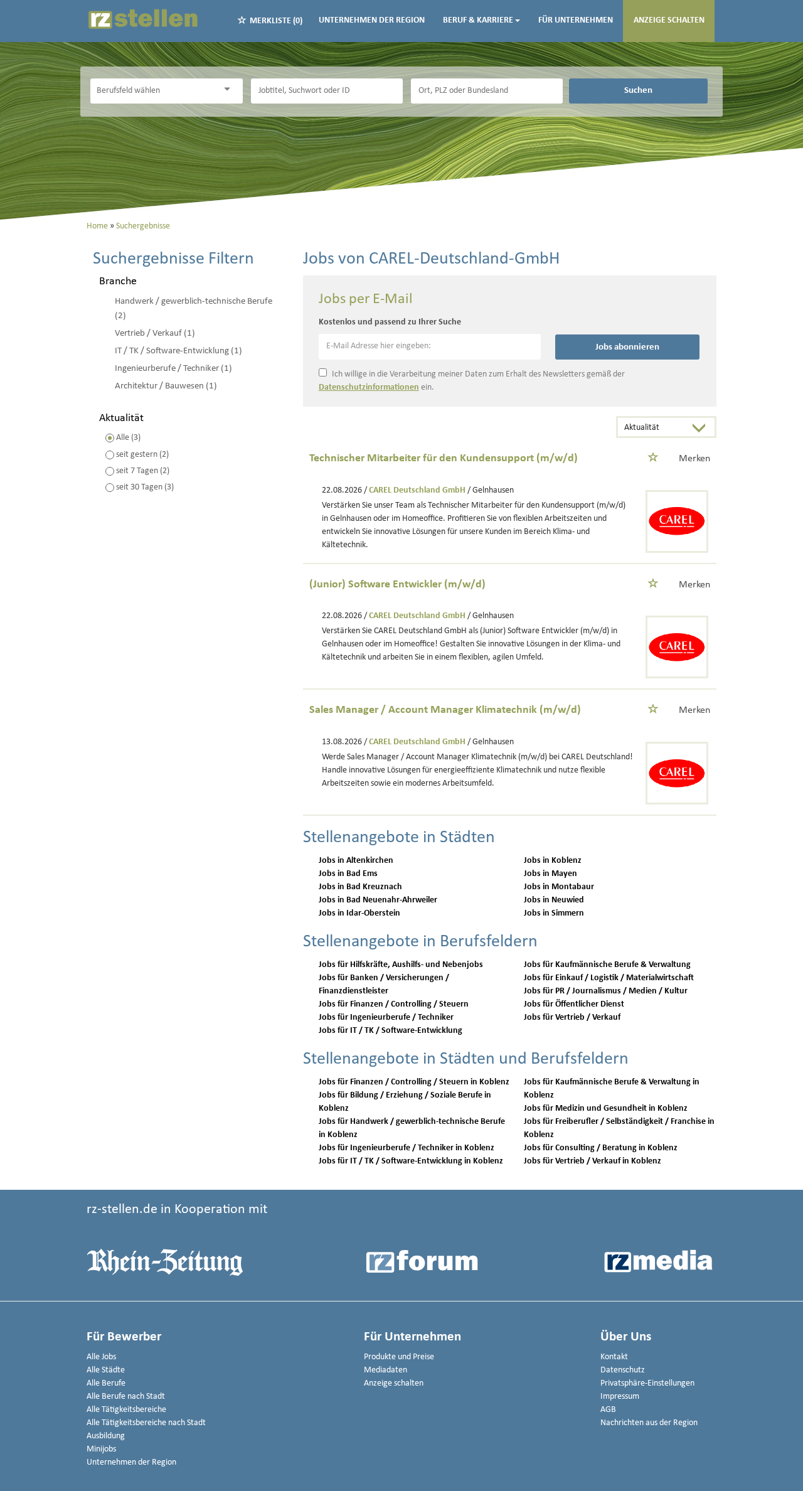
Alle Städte (106, 1370)
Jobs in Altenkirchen (356, 860)
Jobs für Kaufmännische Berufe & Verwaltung (607, 965)
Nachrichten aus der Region (649, 1423)
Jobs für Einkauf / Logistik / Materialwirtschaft (609, 978)
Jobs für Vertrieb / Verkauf (572, 1017)
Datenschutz (622, 1370)
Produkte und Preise (399, 1357)
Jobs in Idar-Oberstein (359, 913)
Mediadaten (385, 1370)
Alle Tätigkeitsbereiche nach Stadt (146, 1423)
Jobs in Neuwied (554, 900)
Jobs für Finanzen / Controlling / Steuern (394, 1004)
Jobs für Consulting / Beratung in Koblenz (601, 1148)
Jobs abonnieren (627, 347)
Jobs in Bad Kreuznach (360, 887)
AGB (608, 1409)
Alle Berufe (106, 1383)
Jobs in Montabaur (559, 887)
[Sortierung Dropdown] (702, 428)
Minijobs (101, 1449)
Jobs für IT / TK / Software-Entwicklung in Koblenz (411, 1161)
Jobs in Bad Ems (348, 874)
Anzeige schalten (669, 20)
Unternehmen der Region (372, 20)
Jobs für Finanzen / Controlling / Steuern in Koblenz (414, 1082)
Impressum (619, 1396)
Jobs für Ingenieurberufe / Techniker (386, 1017)
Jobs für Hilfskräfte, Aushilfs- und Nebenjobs (401, 965)
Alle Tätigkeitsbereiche (126, 1409)
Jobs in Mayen (550, 874)
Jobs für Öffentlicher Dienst (574, 1004)
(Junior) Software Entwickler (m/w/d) (397, 585)
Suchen (638, 90)
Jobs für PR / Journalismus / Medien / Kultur (606, 991)
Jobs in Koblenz (553, 860)
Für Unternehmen (575, 20)
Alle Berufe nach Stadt (126, 1396)
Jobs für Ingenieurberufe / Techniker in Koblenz (406, 1148)
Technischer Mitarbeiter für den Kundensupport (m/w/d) (443, 458)
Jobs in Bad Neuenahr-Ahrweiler (378, 900)
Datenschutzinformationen (369, 387)
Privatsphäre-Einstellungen (647, 1383)
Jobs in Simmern (554, 913)
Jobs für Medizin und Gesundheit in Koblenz (606, 1108)
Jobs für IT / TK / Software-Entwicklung (390, 1030)
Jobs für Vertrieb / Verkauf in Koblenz (592, 1161)
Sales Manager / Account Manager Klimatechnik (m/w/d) (445, 710)
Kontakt (614, 1357)
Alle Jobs (101, 1357)
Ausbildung (106, 1436)
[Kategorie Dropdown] (230, 89)
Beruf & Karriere (478, 20)
